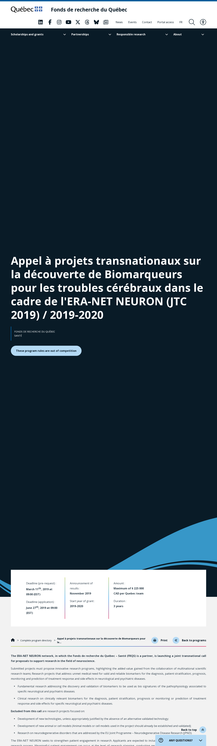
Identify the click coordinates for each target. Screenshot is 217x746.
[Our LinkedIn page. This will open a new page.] (40, 22)
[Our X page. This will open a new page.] (77, 22)
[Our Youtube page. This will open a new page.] (68, 22)
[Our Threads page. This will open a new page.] (87, 22)
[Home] (13, 640)
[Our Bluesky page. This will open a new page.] (96, 22)
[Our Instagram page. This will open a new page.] (59, 22)
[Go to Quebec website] (26, 9)
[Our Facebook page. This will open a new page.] (49, 22)
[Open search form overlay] (192, 22)
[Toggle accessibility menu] (203, 22)
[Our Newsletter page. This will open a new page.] (105, 22)
